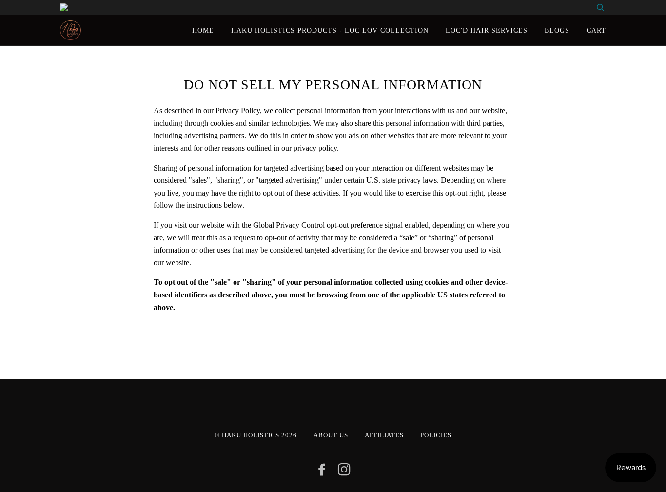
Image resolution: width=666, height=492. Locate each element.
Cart (596, 30)
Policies (435, 435)
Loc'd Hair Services (487, 30)
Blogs (557, 30)
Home (203, 30)
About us (330, 435)
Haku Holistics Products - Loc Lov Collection (330, 30)
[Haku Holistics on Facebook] (322, 472)
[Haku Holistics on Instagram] (344, 472)
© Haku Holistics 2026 (256, 435)
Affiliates (384, 435)
